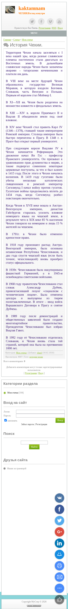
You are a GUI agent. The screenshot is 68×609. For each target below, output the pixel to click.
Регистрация (45, 28)
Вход (60, 28)
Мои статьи (27, 39)
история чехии (36, 357)
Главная (7, 39)
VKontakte (50, 21)
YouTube (59, 21)
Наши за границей (16, 468)
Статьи (16, 39)
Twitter (32, 21)
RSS (54, 28)
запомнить (12, 420)
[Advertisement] (18, 530)
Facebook (41, 21)
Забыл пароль (27, 424)
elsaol (39, 353)
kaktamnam (32, 8)
